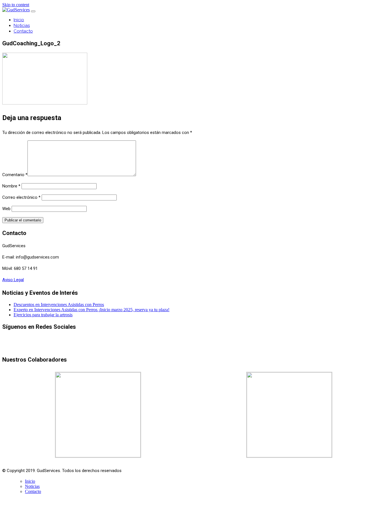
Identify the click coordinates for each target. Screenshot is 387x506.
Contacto (23, 31)
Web (6, 208)
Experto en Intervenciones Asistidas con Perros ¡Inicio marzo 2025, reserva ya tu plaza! (91, 309)
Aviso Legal (13, 279)
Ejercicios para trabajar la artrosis (43, 314)
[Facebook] (193, 346)
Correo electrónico (21, 197)
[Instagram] (205, 346)
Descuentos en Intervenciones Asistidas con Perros (59, 304)
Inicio (19, 19)
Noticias (22, 25)
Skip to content (15, 4)
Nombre (11, 186)
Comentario (14, 174)
